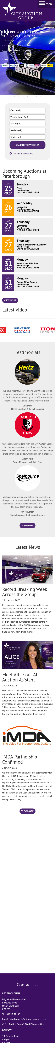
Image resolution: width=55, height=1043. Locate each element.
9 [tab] (45, 96)
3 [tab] (18, 96)
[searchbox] (27, 110)
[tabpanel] (27, 58)
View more (10, 300)
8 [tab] (40, 96)
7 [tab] (36, 96)
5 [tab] (27, 96)
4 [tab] (23, 96)
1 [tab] (10, 96)
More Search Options (22, 153)
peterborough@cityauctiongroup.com (27, 1019)
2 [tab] (14, 96)
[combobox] (27, 110)
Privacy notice (37, 1024)
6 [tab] (32, 96)
